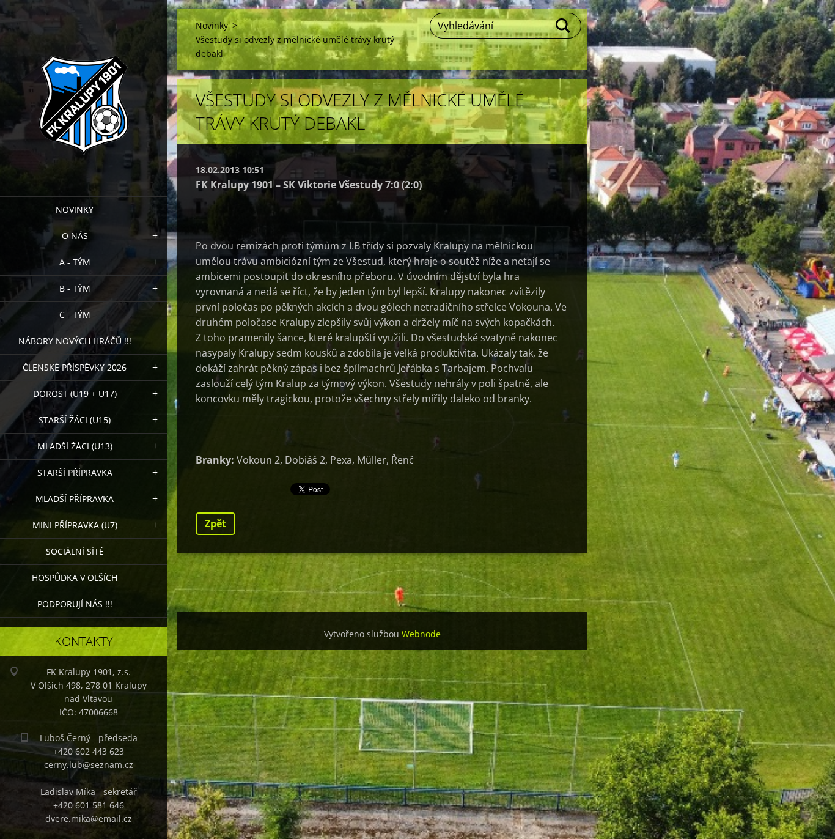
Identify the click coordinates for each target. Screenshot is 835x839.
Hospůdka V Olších (74, 577)
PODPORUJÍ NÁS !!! (74, 604)
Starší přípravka (74, 472)
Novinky (75, 209)
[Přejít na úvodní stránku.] (83, 90)
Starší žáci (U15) (75, 420)
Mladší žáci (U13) (74, 446)
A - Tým (74, 262)
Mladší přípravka (74, 499)
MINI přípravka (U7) (74, 525)
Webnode (421, 634)
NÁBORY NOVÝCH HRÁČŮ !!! (74, 341)
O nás (75, 236)
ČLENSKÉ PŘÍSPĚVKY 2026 (75, 367)
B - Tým (74, 288)
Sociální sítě (75, 551)
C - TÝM (74, 314)
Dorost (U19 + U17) (75, 393)
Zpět (215, 523)
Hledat (564, 26)
